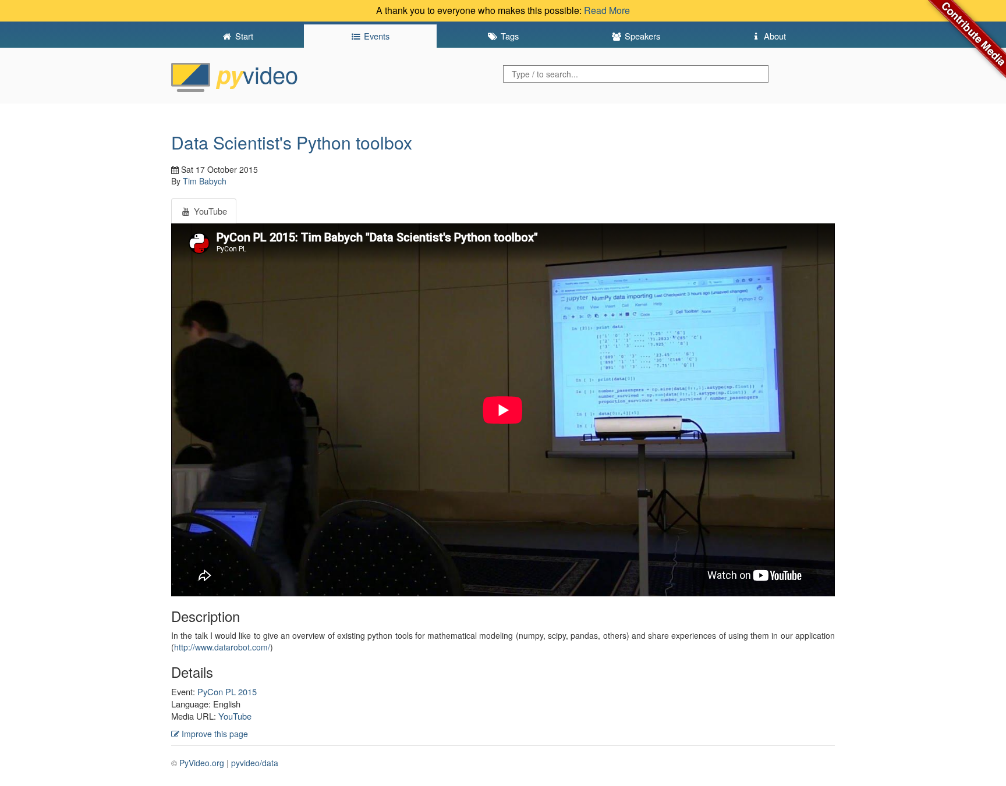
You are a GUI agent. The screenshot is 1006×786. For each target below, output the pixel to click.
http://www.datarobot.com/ (222, 647)
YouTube (235, 716)
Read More (607, 10)
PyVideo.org (201, 763)
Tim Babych (204, 181)
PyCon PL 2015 (227, 691)
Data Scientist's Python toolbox (291, 142)
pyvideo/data (254, 763)
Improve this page (213, 733)
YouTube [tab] (209, 211)
